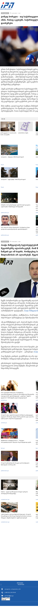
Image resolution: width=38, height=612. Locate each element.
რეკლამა (21, 584)
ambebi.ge (4, 400)
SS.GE (3, 119)
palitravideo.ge (5, 212)
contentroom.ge (5, 499)
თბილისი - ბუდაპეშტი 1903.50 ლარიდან (13, 179)
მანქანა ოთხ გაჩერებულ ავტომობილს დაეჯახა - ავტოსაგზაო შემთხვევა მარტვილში (16, 205)
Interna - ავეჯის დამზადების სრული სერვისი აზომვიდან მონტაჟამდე (14, 492)
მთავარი (20, 583)
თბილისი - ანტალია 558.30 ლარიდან (12, 157)
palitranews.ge (5, 470)
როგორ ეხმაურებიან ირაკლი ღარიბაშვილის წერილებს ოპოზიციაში (15, 463)
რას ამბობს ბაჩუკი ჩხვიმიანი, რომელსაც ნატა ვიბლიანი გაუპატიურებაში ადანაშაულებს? (15, 228)
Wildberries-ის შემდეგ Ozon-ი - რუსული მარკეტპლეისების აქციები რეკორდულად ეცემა (16, 441)
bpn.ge (3, 448)
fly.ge (2, 164)
